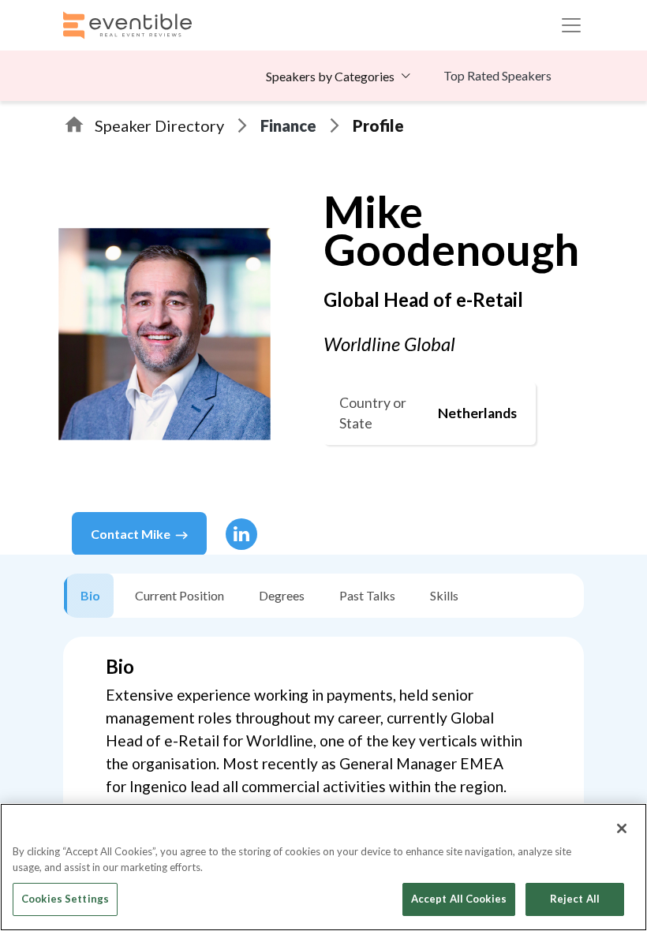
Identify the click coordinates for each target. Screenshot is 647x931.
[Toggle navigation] (571, 25)
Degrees (282, 595)
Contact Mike (130, 533)
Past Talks (367, 595)
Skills (444, 595)
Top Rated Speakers (497, 75)
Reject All (575, 898)
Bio (90, 595)
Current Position (179, 595)
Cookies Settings (65, 898)
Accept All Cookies (459, 898)
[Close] (621, 828)
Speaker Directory (159, 125)
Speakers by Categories (330, 76)
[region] (323, 867)
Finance (288, 125)
